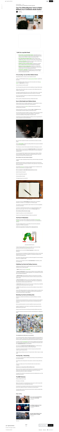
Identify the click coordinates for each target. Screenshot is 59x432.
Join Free (51, 1)
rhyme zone (22, 166)
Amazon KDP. (28, 269)
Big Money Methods (18, 4)
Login (47, 1)
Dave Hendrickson (25, 341)
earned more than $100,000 (32, 78)
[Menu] (53, 1)
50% (27, 106)
